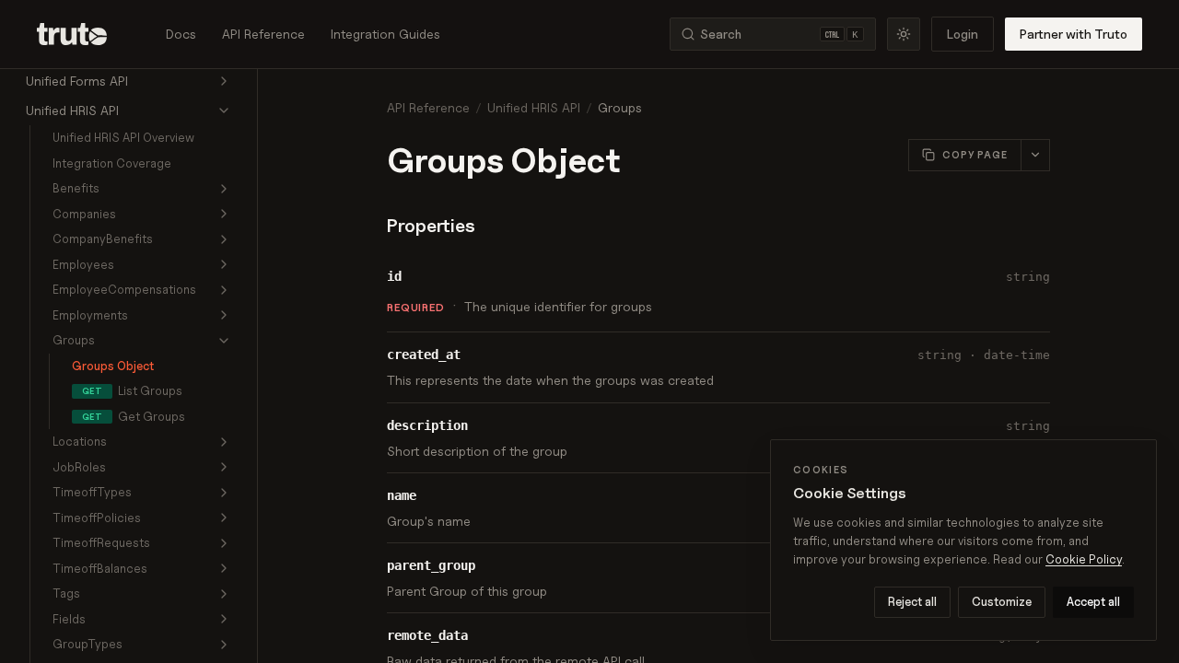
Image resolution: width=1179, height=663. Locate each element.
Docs (181, 33)
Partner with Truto (1073, 33)
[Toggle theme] (903, 34)
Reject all (912, 601)
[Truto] (83, 34)
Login (962, 33)
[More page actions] (1035, 155)
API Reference (263, 33)
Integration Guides (385, 33)
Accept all (1093, 601)
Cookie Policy (1083, 559)
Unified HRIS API (533, 107)
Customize (1002, 601)
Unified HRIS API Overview (123, 137)
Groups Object (113, 365)
